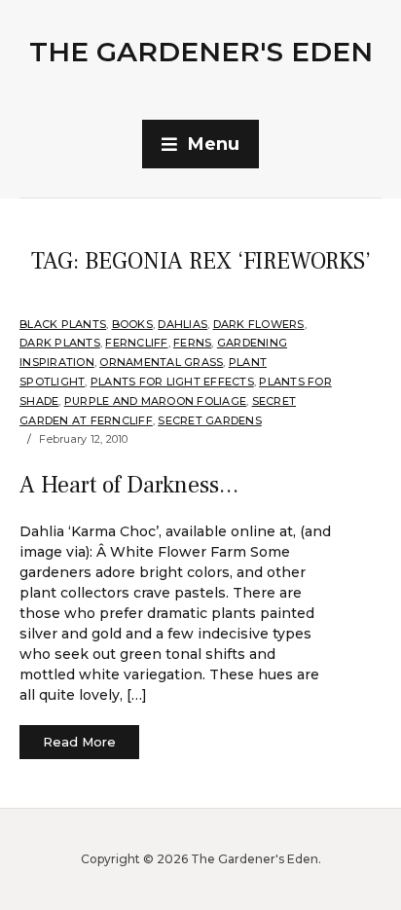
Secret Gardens (210, 420)
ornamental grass (161, 362)
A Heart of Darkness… (129, 485)
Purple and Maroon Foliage (155, 401)
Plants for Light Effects (172, 381)
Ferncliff (136, 342)
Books (132, 324)
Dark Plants (59, 342)
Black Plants (62, 324)
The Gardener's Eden (201, 51)
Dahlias (182, 324)
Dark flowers (259, 324)
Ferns (192, 342)
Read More (79, 741)
